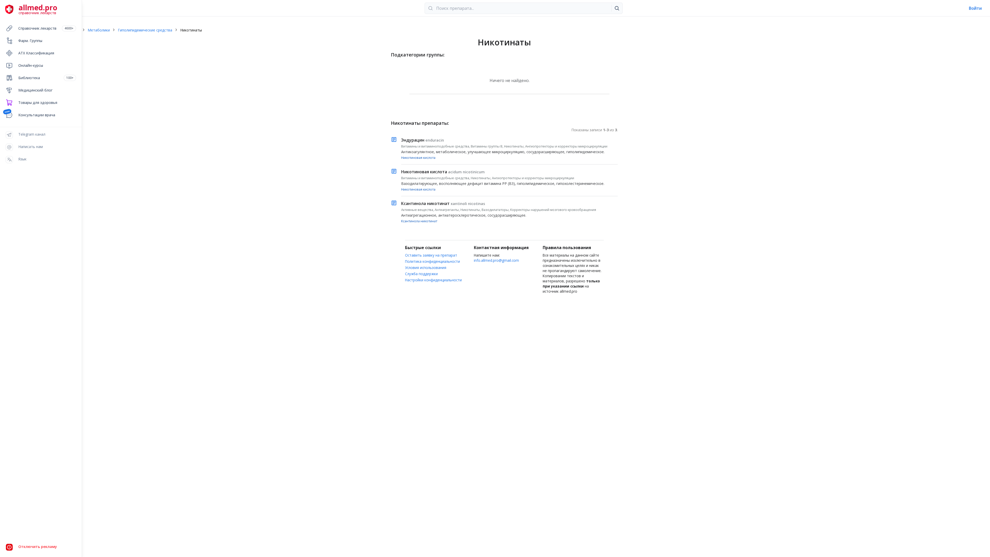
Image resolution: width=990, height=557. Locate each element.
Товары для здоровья (37, 102)
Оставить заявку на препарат (431, 255)
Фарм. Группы (30, 40)
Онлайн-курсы (30, 65)
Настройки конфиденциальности (433, 279)
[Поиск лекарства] (617, 8)
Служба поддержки (421, 273)
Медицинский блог (35, 90)
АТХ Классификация (36, 53)
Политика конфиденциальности (432, 261)
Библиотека (45, 77)
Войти (975, 8)
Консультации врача (36, 114)
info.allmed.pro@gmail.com (496, 260)
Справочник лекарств (45, 28)
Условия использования (425, 267)
